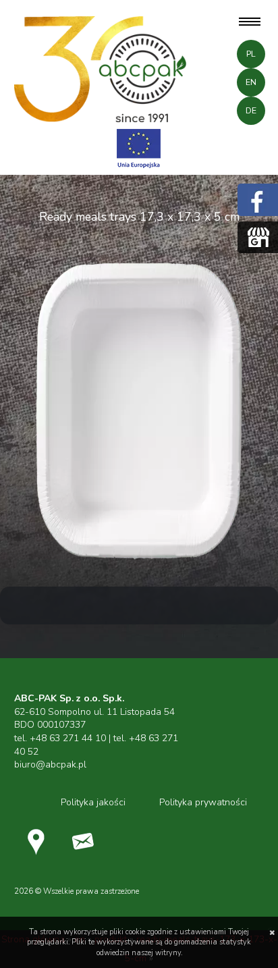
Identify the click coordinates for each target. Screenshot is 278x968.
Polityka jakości (93, 802)
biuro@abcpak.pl (50, 764)
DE (251, 110)
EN (251, 82)
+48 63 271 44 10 (68, 738)
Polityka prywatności (203, 802)
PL (251, 54)
